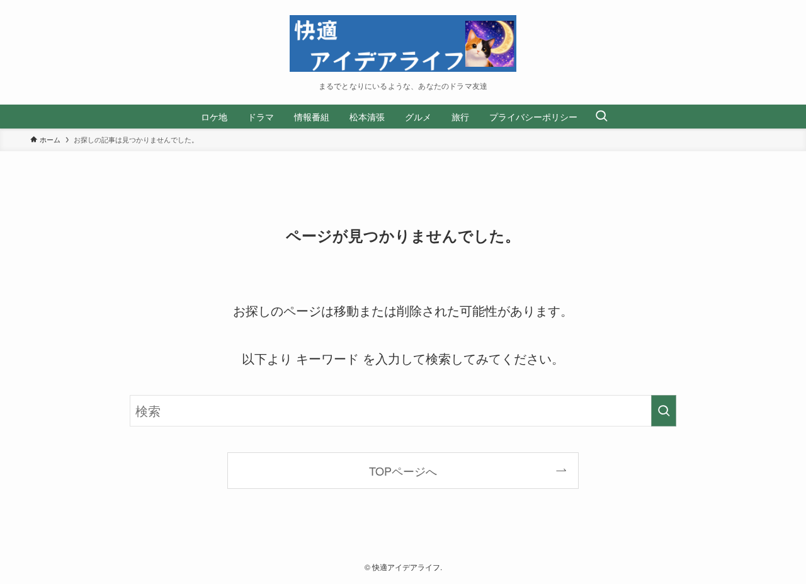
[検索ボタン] (601, 117)
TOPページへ (403, 470)
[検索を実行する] (663, 411)
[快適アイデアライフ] (403, 43)
